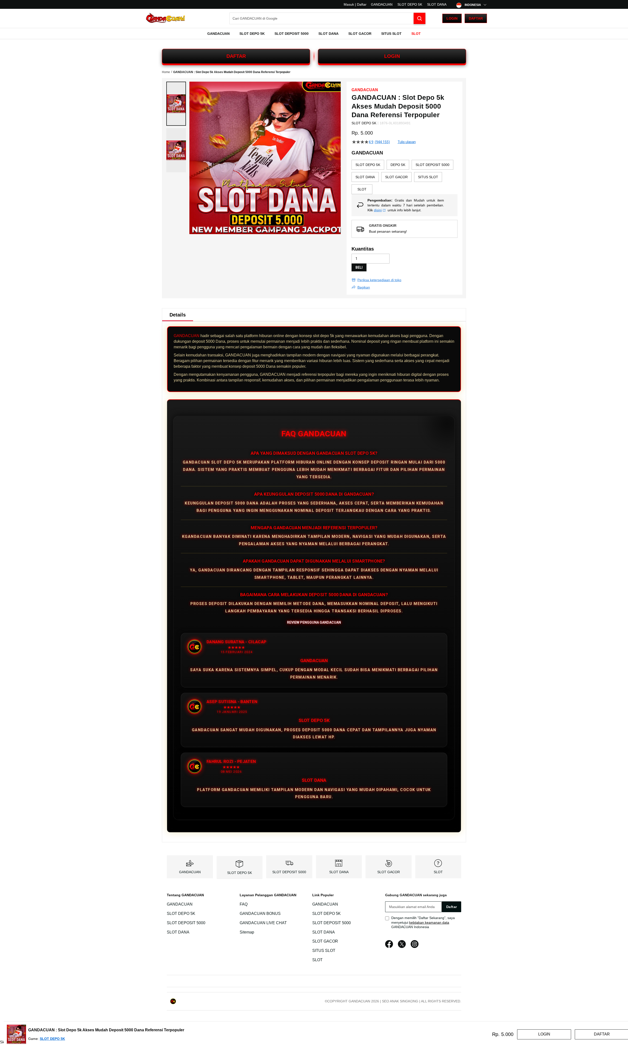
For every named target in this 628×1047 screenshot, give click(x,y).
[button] (176, 104)
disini (378, 210)
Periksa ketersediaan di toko (379, 280)
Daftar (476, 18)
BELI (359, 267)
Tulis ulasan (407, 142)
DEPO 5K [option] (398, 165)
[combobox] (327, 18)
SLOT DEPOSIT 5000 (289, 872)
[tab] (177, 314)
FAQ (244, 904)
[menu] (314, 33)
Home (166, 72)
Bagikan (363, 287)
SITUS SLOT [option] (428, 177)
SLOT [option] (361, 189)
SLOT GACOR (388, 872)
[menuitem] (218, 33)
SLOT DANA (436, 4)
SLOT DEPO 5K (409, 4)
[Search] (419, 18)
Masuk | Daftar (355, 4)
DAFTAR (236, 56)
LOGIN (392, 56)
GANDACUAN (381, 4)
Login (452, 18)
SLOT (438, 872)
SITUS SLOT (323, 950)
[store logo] (165, 18)
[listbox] (405, 177)
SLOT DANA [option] (365, 177)
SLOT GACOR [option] (396, 177)
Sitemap (247, 932)
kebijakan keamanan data (429, 922)
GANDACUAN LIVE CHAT (263, 923)
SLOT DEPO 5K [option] (367, 165)
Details (178, 314)
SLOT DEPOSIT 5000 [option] (432, 165)
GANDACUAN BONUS (260, 913)
